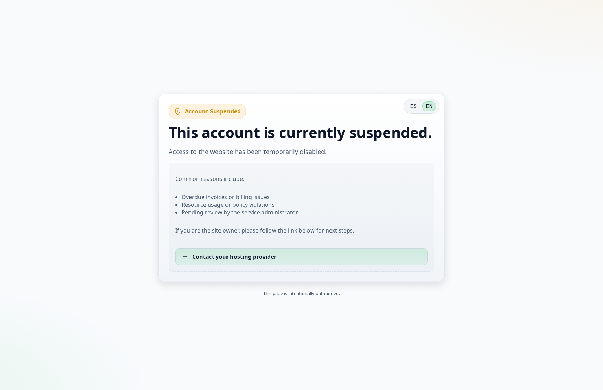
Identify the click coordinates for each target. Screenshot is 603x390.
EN (429, 106)
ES (413, 106)
